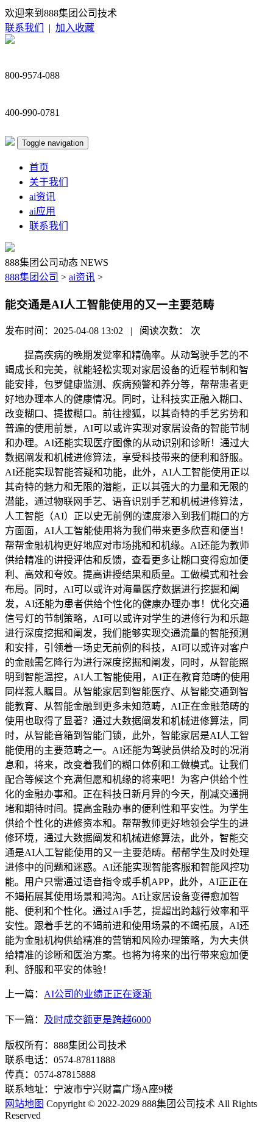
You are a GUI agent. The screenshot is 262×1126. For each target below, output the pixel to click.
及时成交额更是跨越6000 (97, 1019)
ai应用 (42, 211)
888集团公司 (31, 277)
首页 (39, 167)
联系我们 (24, 28)
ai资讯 (42, 196)
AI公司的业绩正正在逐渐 (98, 994)
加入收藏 (74, 28)
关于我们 (48, 182)
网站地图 (24, 1104)
